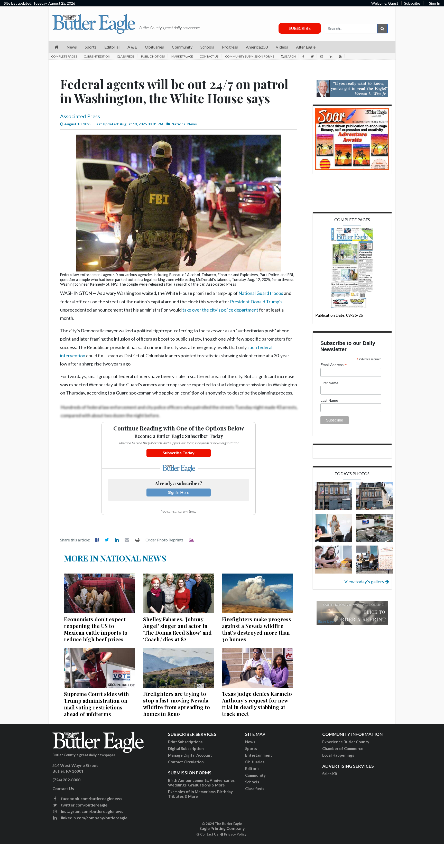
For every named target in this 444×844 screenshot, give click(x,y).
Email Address (333, 364)
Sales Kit (330, 773)
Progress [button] (230, 46)
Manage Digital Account (190, 755)
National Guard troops (260, 293)
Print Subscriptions (185, 741)
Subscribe (412, 3)
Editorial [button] (111, 46)
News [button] (72, 46)
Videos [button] (282, 46)
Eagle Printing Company (222, 828)
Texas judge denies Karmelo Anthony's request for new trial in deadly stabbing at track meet (257, 703)
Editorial (253, 768)
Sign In (434, 3)
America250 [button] (257, 46)
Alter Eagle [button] (306, 46)
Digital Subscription (186, 748)
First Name (329, 383)
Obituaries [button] (154, 46)
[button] (57, 47)
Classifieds (125, 56)
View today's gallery (364, 581)
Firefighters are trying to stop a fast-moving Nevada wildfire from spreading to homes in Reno (176, 703)
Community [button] (182, 46)
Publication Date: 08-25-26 (339, 315)
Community (255, 775)
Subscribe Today (179, 452)
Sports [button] (90, 46)
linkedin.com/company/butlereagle (93, 817)
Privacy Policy (234, 834)
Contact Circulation (186, 761)
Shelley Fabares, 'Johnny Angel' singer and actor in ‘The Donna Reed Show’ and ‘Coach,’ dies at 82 (177, 629)
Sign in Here (178, 492)
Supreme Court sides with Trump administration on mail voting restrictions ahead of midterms (96, 703)
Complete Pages (64, 56)
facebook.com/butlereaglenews (91, 798)
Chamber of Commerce (342, 748)
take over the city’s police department (220, 310)
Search (290, 56)
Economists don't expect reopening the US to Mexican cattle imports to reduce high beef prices (95, 629)
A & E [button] (132, 46)
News (250, 741)
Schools (252, 782)
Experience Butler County (345, 741)
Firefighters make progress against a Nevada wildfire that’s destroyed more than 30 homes (256, 629)
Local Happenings (338, 755)
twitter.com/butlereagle (83, 804)
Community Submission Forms (249, 56)
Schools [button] (207, 46)
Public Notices (153, 56)
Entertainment (258, 755)
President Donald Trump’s (256, 301)
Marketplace (182, 56)
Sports (251, 748)
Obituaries (254, 761)
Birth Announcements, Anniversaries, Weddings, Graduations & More (201, 782)
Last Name (329, 400)
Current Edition (97, 56)
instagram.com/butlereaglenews (91, 811)
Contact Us (209, 56)
